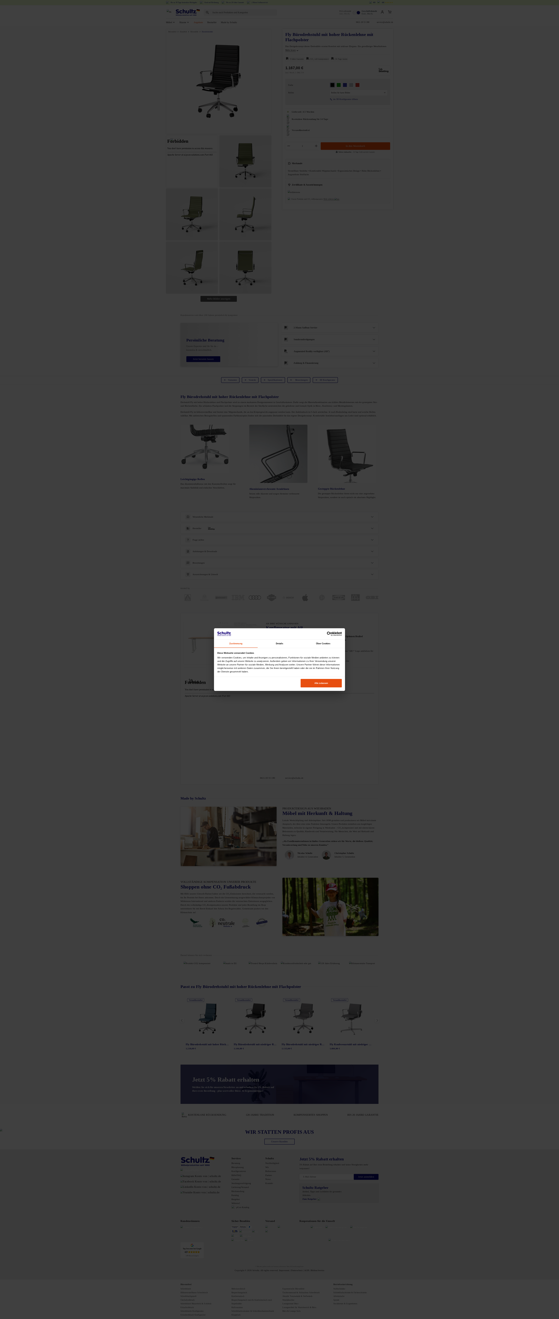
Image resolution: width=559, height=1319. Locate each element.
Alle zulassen (321, 683)
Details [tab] (279, 643)
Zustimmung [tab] (235, 643)
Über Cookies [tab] (323, 643)
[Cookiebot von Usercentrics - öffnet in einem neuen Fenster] (329, 634)
